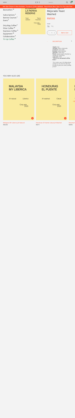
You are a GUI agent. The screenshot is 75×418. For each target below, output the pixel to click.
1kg (48, 26)
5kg (52, 26)
